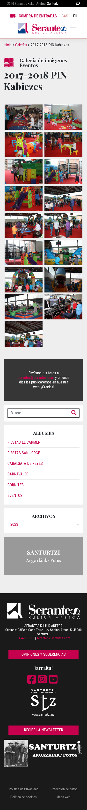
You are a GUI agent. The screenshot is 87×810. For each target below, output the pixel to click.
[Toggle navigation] (73, 29)
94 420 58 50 (25, 638)
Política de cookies (23, 797)
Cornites (15, 485)
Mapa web (64, 797)
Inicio (8, 45)
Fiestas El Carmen (23, 442)
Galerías (21, 45)
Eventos (14, 495)
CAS (65, 16)
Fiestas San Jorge (23, 453)
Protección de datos (64, 789)
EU (75, 16)
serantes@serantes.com (36, 377)
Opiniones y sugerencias (44, 654)
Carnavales (18, 474)
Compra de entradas (38, 16)
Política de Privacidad (23, 789)
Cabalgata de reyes (25, 463)
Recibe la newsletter (43, 730)
